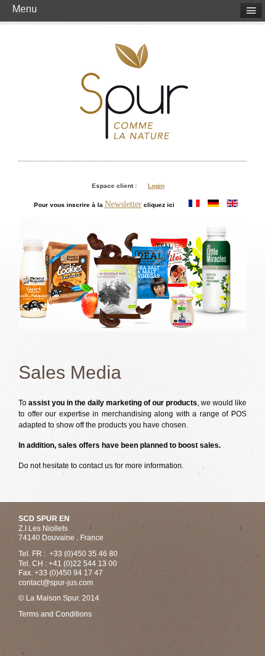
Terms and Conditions (55, 614)
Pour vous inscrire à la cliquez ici (104, 204)
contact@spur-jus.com (55, 582)
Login (156, 185)
